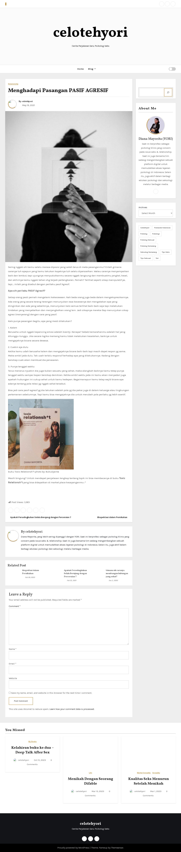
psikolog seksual (147, 240)
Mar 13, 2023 (97, 791)
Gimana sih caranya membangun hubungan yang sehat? (117, 573)
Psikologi (156, 234)
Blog (91, 69)
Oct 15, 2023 (39, 760)
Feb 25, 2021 (71, 580)
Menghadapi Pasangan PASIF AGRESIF (58, 90)
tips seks (166, 252)
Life (90, 773)
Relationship (13, 84)
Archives (143, 207)
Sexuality (156, 773)
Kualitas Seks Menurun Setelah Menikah (148, 781)
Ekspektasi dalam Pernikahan (112, 517)
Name (12, 649)
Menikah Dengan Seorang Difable (90, 781)
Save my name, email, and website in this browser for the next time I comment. (51, 693)
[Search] (168, 92)
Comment (15, 606)
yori (157, 258)
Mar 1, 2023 (155, 791)
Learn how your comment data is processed (71, 709)
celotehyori (90, 33)
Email (12, 663)
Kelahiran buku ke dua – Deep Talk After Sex (32, 750)
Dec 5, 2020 (113, 580)
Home (80, 69)
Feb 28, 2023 (30, 577)
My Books (32, 742)
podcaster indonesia (162, 228)
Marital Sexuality (144, 773)
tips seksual (145, 258)
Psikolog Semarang (148, 246)
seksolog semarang (148, 252)
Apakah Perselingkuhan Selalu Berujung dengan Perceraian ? (40, 517)
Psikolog (143, 234)
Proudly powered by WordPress (73, 847)
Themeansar (117, 847)
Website (13, 678)
